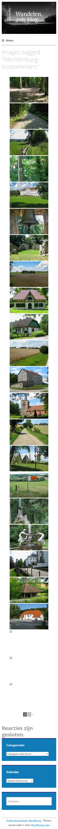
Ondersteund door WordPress (23, 820)
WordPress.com (40, 825)
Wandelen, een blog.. (29, 16)
